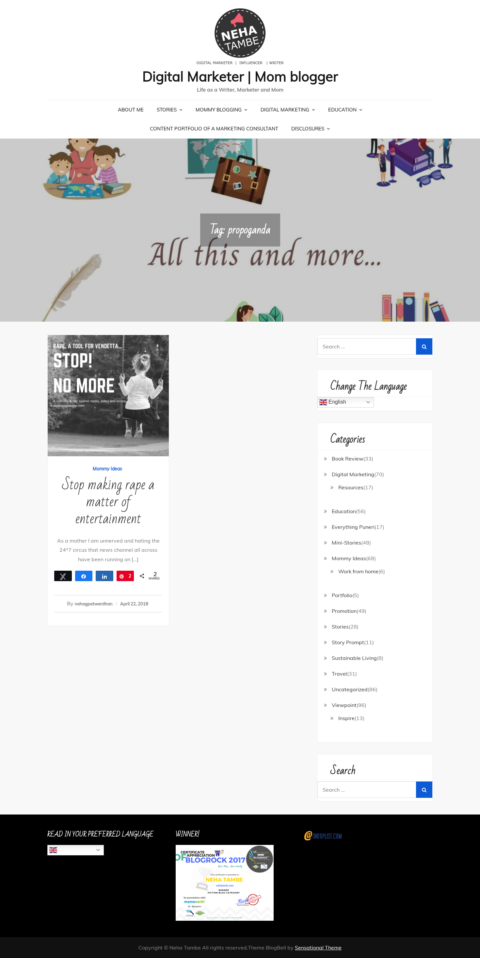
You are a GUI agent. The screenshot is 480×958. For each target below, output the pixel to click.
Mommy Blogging (219, 110)
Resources (350, 487)
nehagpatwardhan (94, 603)
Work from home (358, 571)
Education (342, 110)
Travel (339, 673)
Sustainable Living (354, 658)
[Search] (424, 346)
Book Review (347, 458)
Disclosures (307, 129)
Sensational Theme (318, 947)
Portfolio (342, 595)
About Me (131, 110)
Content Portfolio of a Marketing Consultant (214, 129)
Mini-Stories (346, 542)
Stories (167, 110)
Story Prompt (348, 642)
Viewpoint (344, 705)
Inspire (346, 718)
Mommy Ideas (107, 469)
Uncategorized (350, 689)
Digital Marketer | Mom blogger (240, 76)
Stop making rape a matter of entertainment (108, 502)
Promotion (344, 611)
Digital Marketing (285, 110)
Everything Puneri (353, 527)
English (336, 402)
